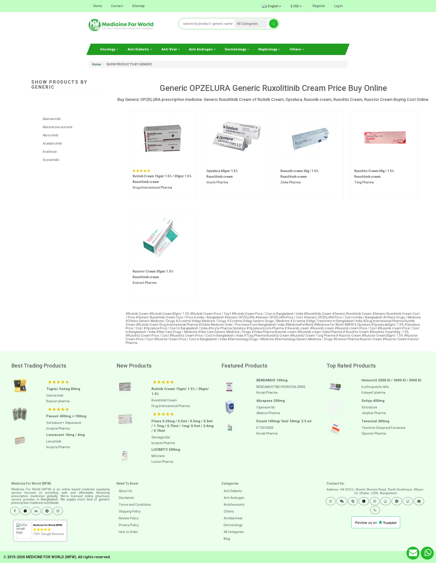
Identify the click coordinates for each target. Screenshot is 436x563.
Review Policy (129, 518)
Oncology (108, 49)
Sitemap (138, 6)
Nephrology (268, 49)
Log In (338, 6)
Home (97, 6)
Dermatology (236, 49)
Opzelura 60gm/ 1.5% (222, 171)
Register (319, 6)
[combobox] (296, 6)
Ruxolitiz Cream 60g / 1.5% (374, 171)
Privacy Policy (129, 525)
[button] (330, 501)
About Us (125, 491)
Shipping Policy (130, 511)
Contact (117, 6)
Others (296, 49)
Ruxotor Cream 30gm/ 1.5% (153, 271)
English (273, 6)
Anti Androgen (201, 49)
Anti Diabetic (139, 49)
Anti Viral (169, 49)
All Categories (234, 532)
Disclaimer (126, 498)
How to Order (128, 532)
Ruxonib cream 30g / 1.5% (299, 171)
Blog (227, 538)
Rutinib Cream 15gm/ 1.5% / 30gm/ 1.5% (162, 176)
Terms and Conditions (135, 504)
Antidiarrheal (233, 518)
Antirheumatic (234, 504)
